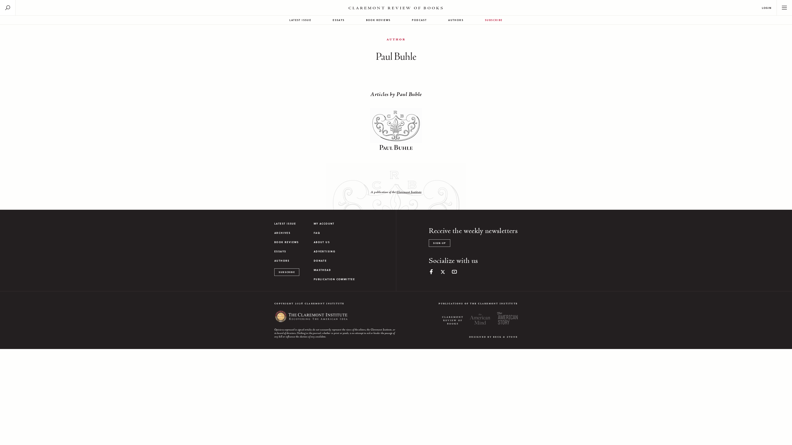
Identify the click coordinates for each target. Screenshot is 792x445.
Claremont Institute (409, 192)
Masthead (322, 270)
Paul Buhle (396, 147)
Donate (320, 260)
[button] (7, 7)
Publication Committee (334, 279)
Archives (282, 232)
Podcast (419, 20)
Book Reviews (378, 20)
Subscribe (494, 20)
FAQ (317, 232)
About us (322, 242)
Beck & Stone (505, 337)
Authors (455, 20)
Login (767, 8)
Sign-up (439, 243)
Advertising (325, 251)
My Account (324, 223)
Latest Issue (300, 20)
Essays (338, 20)
